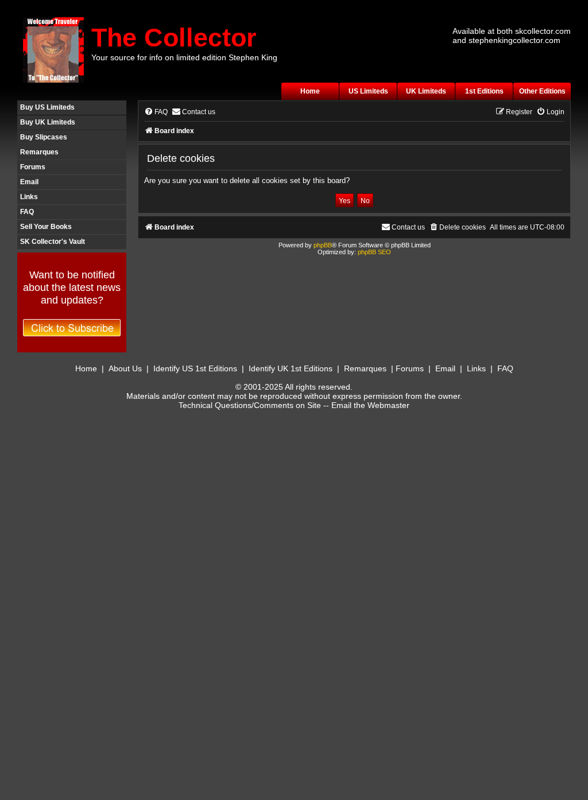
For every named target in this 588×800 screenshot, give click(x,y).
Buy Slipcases (43, 137)
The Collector (174, 37)
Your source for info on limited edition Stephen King (184, 57)
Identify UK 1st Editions (290, 368)
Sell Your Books (46, 227)
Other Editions (542, 91)
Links (29, 197)
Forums (32, 167)
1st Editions (484, 91)
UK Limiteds (426, 91)
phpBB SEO (374, 251)
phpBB (323, 245)
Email (29, 182)
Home (310, 91)
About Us (125, 368)
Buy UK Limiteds (47, 122)
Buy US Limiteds (47, 107)
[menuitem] (156, 112)
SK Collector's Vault (52, 242)
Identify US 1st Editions (195, 368)
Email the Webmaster (370, 405)
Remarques (39, 152)
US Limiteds (368, 91)
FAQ (27, 212)
